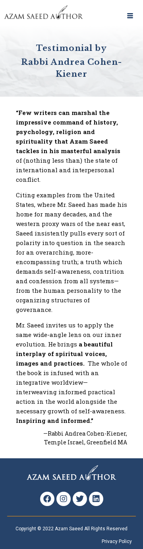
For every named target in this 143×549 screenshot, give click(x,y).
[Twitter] (80, 499)
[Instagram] (63, 499)
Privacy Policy (117, 541)
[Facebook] (47, 499)
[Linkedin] (96, 499)
